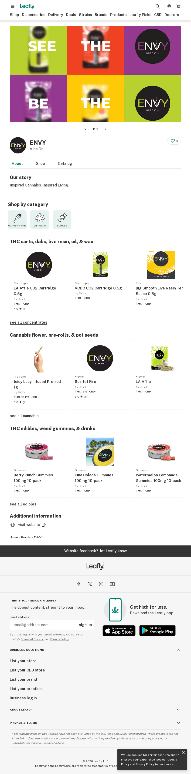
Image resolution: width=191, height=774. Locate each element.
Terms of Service (32, 639)
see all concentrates (28, 322)
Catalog (65, 163)
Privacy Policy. (59, 639)
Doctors (171, 15)
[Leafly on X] (90, 584)
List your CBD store (27, 670)
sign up (85, 625)
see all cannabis (24, 416)
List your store (23, 661)
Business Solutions (27, 649)
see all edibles (23, 504)
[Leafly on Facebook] (78, 584)
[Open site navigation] (12, 6)
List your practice (26, 689)
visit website (29, 524)
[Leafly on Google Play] (157, 630)
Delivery (55, 15)
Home (14, 537)
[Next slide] (106, 128)
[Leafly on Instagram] (101, 584)
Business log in (23, 698)
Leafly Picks (140, 15)
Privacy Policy (145, 764)
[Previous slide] (85, 128)
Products (118, 15)
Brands (101, 15)
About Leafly (21, 709)
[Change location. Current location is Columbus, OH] (169, 6)
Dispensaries (33, 15)
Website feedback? (95, 551)
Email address (19, 617)
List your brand (23, 679)
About (17, 163)
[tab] (94, 129)
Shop (14, 15)
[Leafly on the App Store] (119, 630)
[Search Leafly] (158, 6)
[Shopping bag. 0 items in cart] (178, 6)
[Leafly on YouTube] (112, 584)
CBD (158, 15)
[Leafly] (27, 6)
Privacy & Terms (23, 722)
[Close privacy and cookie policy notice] (183, 752)
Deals (71, 15)
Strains (85, 15)
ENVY (37, 537)
